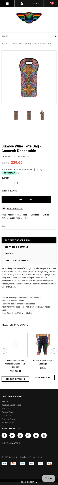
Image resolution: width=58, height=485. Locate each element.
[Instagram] (20, 435)
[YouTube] (44, 435)
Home (4, 43)
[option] (29, 77)
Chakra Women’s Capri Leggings (42, 362)
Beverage (35, 215)
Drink (4, 218)
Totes (26, 218)
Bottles (46, 215)
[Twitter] (12, 435)
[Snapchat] (36, 435)
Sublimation (15, 218)
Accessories (13, 215)
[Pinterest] (28, 435)
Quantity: (5, 178)
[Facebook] (4, 435)
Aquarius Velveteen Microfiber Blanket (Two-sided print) (15, 364)
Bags (25, 215)
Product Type (8, 156)
